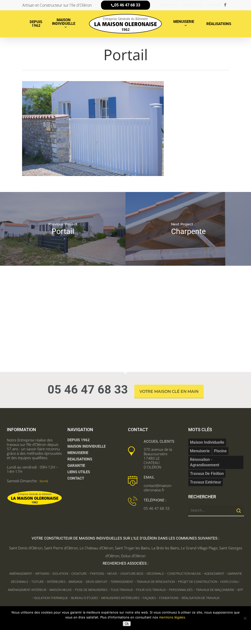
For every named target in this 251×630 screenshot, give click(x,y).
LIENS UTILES (78, 472)
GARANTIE (76, 465)
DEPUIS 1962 (78, 440)
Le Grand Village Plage (199, 547)
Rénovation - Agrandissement (204, 462)
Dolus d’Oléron (133, 555)
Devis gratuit (96, 581)
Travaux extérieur (205, 482)
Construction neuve (184, 573)
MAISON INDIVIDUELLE (86, 446)
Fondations (168, 598)
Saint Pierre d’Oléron (61, 547)
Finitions (97, 573)
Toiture (37, 581)
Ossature (79, 573)
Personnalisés (181, 589)
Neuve (112, 573)
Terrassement (122, 581)
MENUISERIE (77, 453)
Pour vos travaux (151, 589)
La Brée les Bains (165, 547)
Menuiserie (200, 451)
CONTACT (75, 478)
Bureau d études (84, 598)
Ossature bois (131, 573)
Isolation (60, 573)
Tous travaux (122, 589)
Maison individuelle (207, 442)
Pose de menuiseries (91, 589)
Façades (149, 598)
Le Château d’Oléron (96, 547)
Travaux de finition (207, 473)
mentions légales (172, 617)
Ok (127, 624)
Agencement (214, 573)
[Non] (244, 618)
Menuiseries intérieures (120, 598)
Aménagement (20, 573)
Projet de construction (197, 581)
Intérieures (56, 581)
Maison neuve (61, 589)
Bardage (76, 581)
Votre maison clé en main (169, 391)
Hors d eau (229, 581)
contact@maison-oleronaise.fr (158, 487)
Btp (240, 589)
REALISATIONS (79, 459)
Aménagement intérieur (27, 589)
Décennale (155, 573)
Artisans (42, 573)
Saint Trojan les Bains (132, 547)
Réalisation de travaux (200, 598)
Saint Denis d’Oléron (25, 547)
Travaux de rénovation (156, 581)
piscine (220, 451)
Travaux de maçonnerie (215, 589)
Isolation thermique (51, 598)
